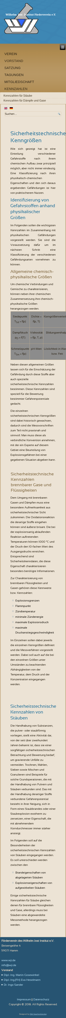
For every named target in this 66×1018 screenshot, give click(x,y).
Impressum (24, 999)
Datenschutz (41, 999)
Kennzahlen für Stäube (18, 95)
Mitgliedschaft (19, 82)
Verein (10, 54)
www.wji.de (8, 960)
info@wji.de (8, 965)
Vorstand (13, 61)
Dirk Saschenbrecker (38, 1014)
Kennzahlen (15, 89)
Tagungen (14, 75)
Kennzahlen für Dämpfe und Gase (25, 100)
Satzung (12, 68)
